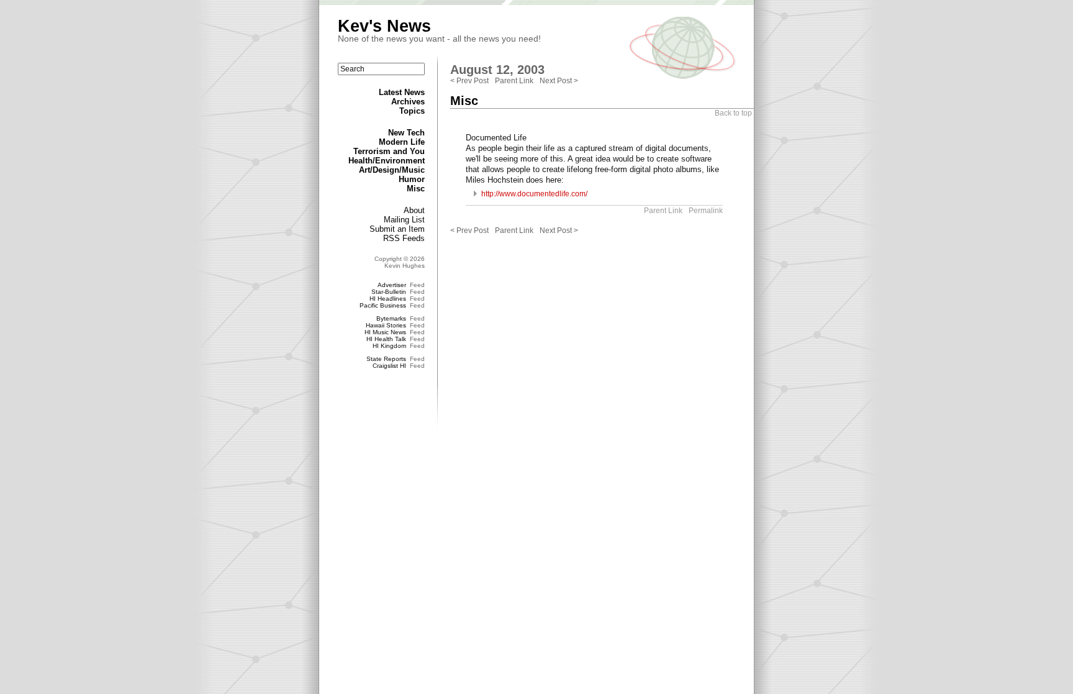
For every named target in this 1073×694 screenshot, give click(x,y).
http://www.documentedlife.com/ (534, 193)
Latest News (402, 92)
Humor (412, 179)
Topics (412, 111)
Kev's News (384, 26)
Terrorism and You (389, 151)
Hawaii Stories (386, 325)
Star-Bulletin (388, 291)
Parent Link (514, 80)
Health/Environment (386, 160)
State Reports (386, 358)
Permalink (706, 210)
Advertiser (392, 284)
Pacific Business (383, 305)
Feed (417, 284)
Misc (416, 188)
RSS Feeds (404, 238)
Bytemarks (391, 318)
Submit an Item (397, 229)
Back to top (733, 113)
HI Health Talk (386, 339)
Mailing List (404, 219)
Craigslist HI (389, 365)
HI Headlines (387, 298)
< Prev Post (469, 80)
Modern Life (402, 142)
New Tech (406, 132)
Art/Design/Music (392, 170)
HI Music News (385, 332)
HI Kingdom (389, 345)
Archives (408, 101)
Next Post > (559, 80)
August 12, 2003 (497, 69)
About (414, 210)
